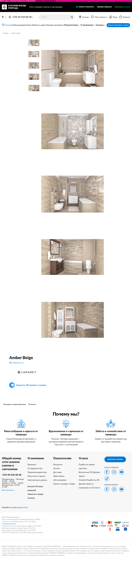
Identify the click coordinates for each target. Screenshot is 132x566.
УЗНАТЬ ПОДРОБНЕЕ (46, 1)
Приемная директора (37, 472)
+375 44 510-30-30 (11, 475)
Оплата (56, 468)
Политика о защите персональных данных (37, 478)
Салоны (31, 498)
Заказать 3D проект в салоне (118, 25)
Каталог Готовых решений (35, 488)
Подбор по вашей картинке (87, 466)
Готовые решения (19, 25)
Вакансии (32, 465)
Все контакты (8, 490)
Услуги (29, 25)
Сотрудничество (35, 468)
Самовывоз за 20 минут (89, 488)
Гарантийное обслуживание (59, 478)
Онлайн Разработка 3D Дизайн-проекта (89, 482)
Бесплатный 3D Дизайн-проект (90, 474)
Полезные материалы (54, 25)
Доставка (57, 472)
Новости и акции (39, 25)
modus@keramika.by (9, 524)
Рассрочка (57, 465)
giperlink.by (23, 507)
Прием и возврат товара (64, 484)
